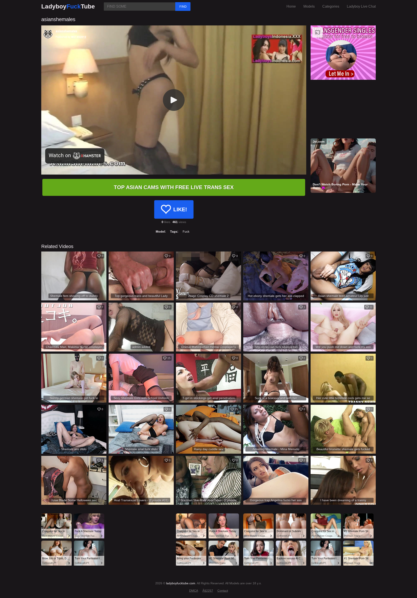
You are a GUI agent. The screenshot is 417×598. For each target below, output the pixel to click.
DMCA (193, 590)
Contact (222, 590)
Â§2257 (207, 590)
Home (291, 6)
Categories (330, 6)
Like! (180, 209)
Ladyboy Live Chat (361, 6)
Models (309, 6)
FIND (183, 6)
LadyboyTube (68, 6)
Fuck (186, 231)
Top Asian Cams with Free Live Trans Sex (174, 187)
